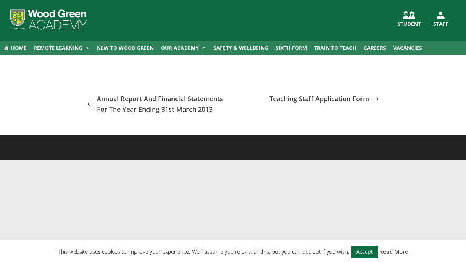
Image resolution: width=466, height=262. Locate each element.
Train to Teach (335, 47)
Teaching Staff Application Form (319, 98)
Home (19, 47)
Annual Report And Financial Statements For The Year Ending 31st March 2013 (160, 104)
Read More (393, 251)
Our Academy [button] (180, 47)
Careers (375, 47)
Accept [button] (364, 251)
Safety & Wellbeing (240, 47)
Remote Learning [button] (58, 47)
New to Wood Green (125, 47)
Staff (441, 23)
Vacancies (407, 47)
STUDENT (409, 23)
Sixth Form (291, 47)
